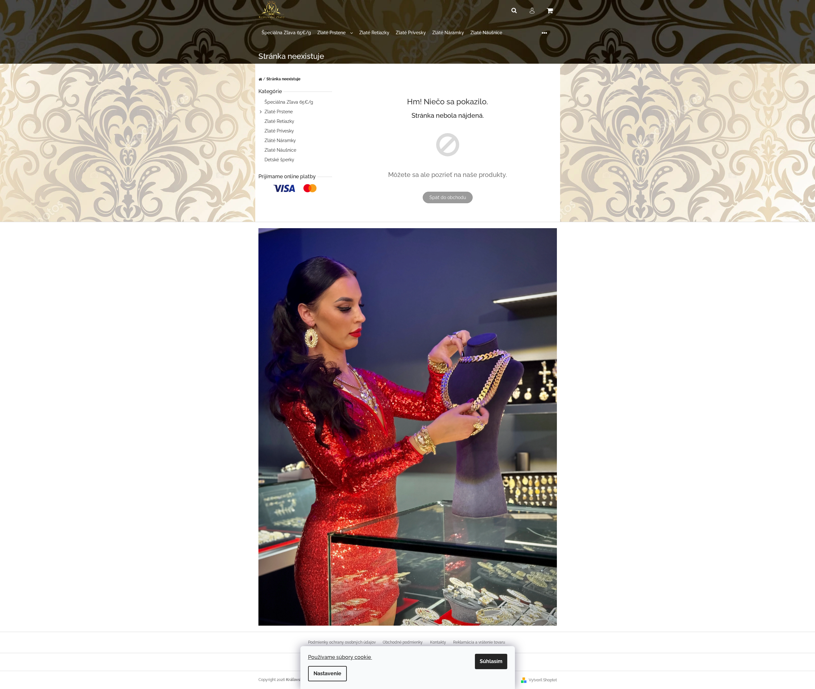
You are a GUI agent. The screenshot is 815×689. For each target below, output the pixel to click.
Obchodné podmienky (403, 642)
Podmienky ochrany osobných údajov (342, 642)
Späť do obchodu (447, 197)
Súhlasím (491, 661)
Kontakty (438, 642)
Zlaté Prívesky (279, 130)
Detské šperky (279, 159)
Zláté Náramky (280, 140)
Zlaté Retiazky (279, 121)
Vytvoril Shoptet (543, 680)
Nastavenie (327, 673)
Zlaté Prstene (279, 111)
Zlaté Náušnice (280, 150)
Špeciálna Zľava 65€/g (289, 102)
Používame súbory (340, 657)
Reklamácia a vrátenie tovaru (479, 642)
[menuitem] (286, 32)
